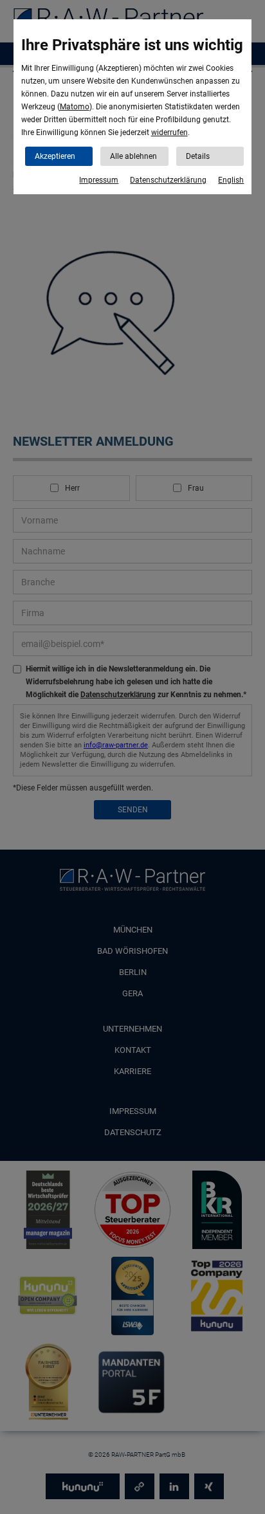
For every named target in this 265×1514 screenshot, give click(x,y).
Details (198, 156)
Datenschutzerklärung (168, 180)
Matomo (74, 106)
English (231, 180)
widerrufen (169, 132)
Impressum (98, 180)
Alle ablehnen (133, 156)
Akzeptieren (55, 156)
